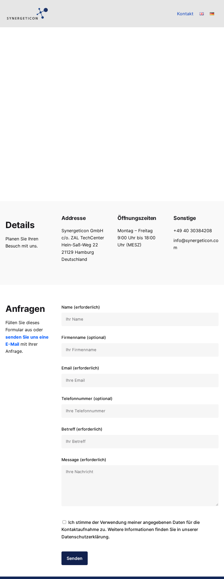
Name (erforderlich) (80, 307)
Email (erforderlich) (80, 368)
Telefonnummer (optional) (87, 398)
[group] (185, 13)
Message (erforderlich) (83, 459)
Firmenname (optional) (83, 337)
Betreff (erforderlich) (81, 429)
